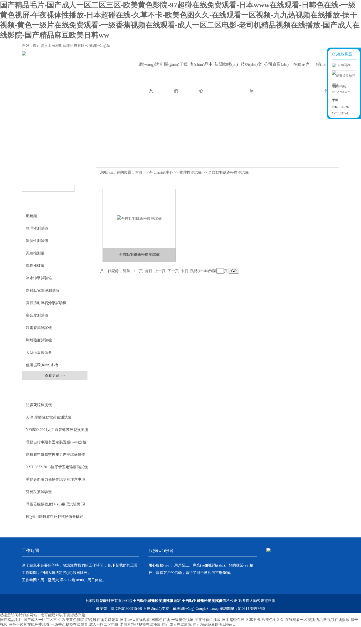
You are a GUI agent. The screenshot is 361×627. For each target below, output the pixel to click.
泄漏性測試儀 (37, 241)
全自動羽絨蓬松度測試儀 (228, 172)
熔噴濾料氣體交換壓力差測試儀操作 (55, 455)
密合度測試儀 (37, 315)
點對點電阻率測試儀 (42, 290)
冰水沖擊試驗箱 (39, 278)
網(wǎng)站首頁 (150, 70)
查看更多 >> (55, 376)
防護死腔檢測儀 (39, 405)
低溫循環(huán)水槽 (42, 365)
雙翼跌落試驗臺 (39, 492)
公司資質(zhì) (276, 64)
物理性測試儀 (37, 228)
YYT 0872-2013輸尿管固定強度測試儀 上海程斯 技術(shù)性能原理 (57, 469)
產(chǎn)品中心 (201, 70)
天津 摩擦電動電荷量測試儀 (48, 417)
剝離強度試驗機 (39, 340)
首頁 (138, 172)
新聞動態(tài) (226, 64)
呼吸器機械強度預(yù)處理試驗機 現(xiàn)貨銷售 (55, 506)
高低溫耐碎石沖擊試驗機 (46, 303)
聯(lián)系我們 (326, 70)
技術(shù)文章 (251, 70)
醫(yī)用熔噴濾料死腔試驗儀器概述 (54, 517)
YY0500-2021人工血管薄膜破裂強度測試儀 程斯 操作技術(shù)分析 (57, 432)
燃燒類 (31, 216)
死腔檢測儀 (35, 253)
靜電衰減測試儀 (39, 328)
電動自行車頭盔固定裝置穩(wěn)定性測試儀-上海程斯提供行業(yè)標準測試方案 (56, 444)
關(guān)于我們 (176, 70)
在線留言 (301, 64)
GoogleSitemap (207, 609)
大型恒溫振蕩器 (39, 353)
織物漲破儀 (35, 266)
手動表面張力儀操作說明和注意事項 (55, 479)
